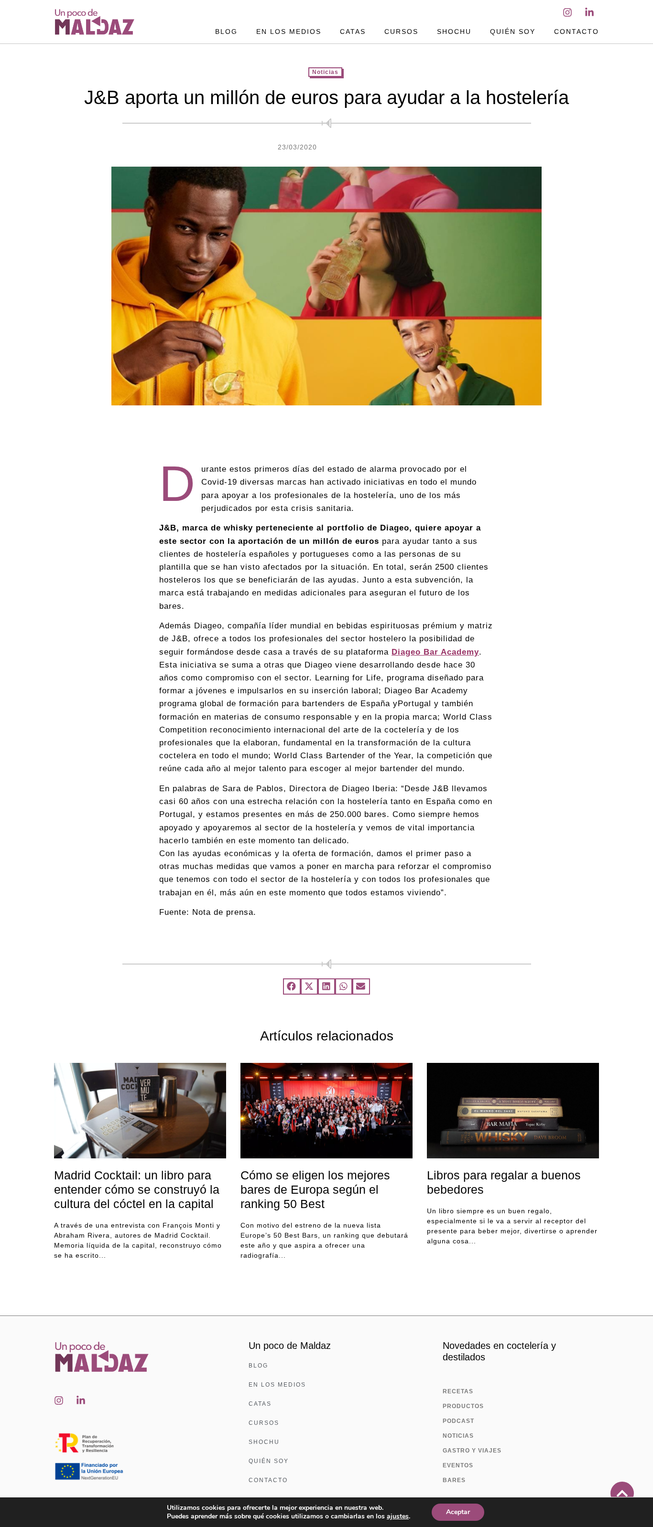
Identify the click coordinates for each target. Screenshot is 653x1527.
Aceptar (458, 1511)
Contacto (576, 31)
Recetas (458, 1391)
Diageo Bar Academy (435, 652)
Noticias (325, 72)
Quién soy (512, 31)
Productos (463, 1406)
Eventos (458, 1465)
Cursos (401, 31)
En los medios (288, 31)
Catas (353, 31)
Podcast (458, 1421)
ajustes (398, 1516)
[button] (291, 986)
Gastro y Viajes (472, 1450)
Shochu (454, 31)
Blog (226, 31)
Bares (454, 1480)
